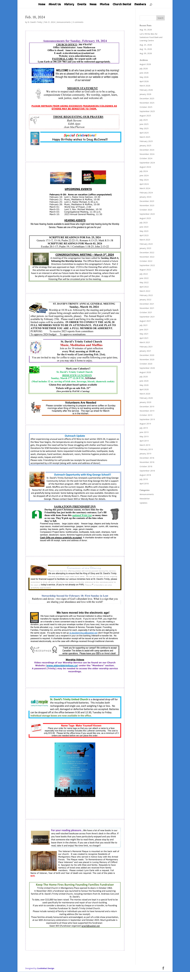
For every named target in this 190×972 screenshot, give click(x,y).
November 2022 (147, 256)
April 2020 (144, 389)
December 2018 (147, 458)
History (69, 4)
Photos (104, 4)
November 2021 (147, 308)
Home (41, 4)
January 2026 (145, 94)
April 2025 (144, 132)
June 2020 (144, 380)
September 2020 (147, 368)
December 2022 (147, 252)
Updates (143, 502)
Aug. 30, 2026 (146, 29)
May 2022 (144, 282)
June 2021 (144, 329)
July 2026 (144, 68)
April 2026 (144, 81)
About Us (55, 4)
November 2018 (147, 462)
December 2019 (147, 406)
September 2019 (147, 419)
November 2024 (147, 154)
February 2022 (146, 295)
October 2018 (146, 466)
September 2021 (147, 316)
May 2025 (144, 128)
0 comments (78, 22)
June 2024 (144, 175)
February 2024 (146, 192)
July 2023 (144, 222)
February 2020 (146, 398)
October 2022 (146, 261)
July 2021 (144, 325)
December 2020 (147, 355)
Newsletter (145, 498)
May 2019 (144, 436)
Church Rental (122, 4)
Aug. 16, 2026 (146, 49)
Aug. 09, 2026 (146, 53)
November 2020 (147, 359)
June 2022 (144, 278)
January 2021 (145, 351)
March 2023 (145, 239)
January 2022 (145, 299)
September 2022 (147, 265)
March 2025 (145, 137)
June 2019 (144, 432)
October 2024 (146, 158)
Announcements (64, 22)
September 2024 (147, 162)
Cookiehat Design (45, 968)
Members (140, 4)
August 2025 (145, 115)
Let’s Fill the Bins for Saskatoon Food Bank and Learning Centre (151, 37)
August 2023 (145, 218)
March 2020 (145, 393)
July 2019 (144, 428)
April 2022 (144, 286)
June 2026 (144, 72)
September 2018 (147, 470)
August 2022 (145, 269)
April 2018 (144, 483)
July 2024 (144, 171)
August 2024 (145, 167)
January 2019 (145, 453)
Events (81, 4)
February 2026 (146, 90)
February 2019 (146, 449)
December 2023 (147, 201)
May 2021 (144, 333)
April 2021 (144, 338)
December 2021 (147, 303)
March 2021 (145, 342)
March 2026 (145, 85)
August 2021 (145, 321)
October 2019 (146, 415)
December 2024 (147, 149)
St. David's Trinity (35, 22)
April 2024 (144, 184)
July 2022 (144, 274)
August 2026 (145, 64)
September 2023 (147, 214)
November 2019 (147, 410)
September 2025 (147, 111)
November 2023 (147, 205)
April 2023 (144, 235)
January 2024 (145, 197)
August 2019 (145, 423)
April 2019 (144, 440)
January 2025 (145, 145)
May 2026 (144, 77)
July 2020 (144, 376)
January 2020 (145, 402)
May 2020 (144, 385)
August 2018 (145, 475)
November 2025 (147, 102)
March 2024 (145, 188)
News (93, 4)
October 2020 (146, 363)
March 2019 (145, 445)
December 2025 (147, 98)
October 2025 (146, 107)
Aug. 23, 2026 (146, 44)
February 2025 (146, 141)
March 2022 (145, 291)
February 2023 (146, 244)
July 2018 (144, 479)
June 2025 (144, 124)
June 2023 (144, 226)
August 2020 (145, 372)
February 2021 (146, 346)
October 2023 (146, 209)
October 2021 (146, 312)
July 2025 (144, 120)
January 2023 (145, 248)
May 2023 (144, 231)
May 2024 (144, 179)
